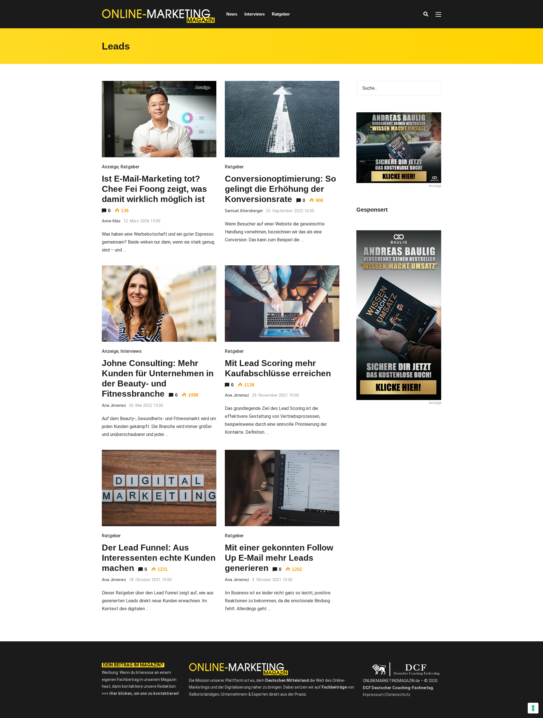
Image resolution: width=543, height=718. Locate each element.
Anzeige (110, 166)
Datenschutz (398, 694)
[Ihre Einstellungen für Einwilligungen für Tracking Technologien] (533, 708)
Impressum (373, 694)
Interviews (254, 14)
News (231, 14)
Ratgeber (281, 14)
